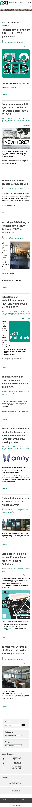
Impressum (15, 2)
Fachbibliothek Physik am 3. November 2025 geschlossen (16, 33)
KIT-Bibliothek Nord (8, 314)
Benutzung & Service (18, 42)
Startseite (4, 22)
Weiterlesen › (5, 94)
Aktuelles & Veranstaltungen (8, 42)
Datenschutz (21, 2)
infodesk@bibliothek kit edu (16, 783)
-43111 (21, 782)
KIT (31, 2)
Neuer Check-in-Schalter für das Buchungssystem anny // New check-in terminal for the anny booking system (15, 435)
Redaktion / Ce (21, 41)
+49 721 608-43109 (14, 782)
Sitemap (27, 2)
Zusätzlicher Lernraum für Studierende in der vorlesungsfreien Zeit (14, 650)
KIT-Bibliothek (17, 805)
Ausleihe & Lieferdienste (19, 120)
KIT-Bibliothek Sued (10, 121)
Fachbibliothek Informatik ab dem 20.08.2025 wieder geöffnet (16, 501)
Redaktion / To (22, 188)
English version (26, 46)
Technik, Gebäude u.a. (10, 512)
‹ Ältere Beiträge (6, 714)
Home (10, 2)
